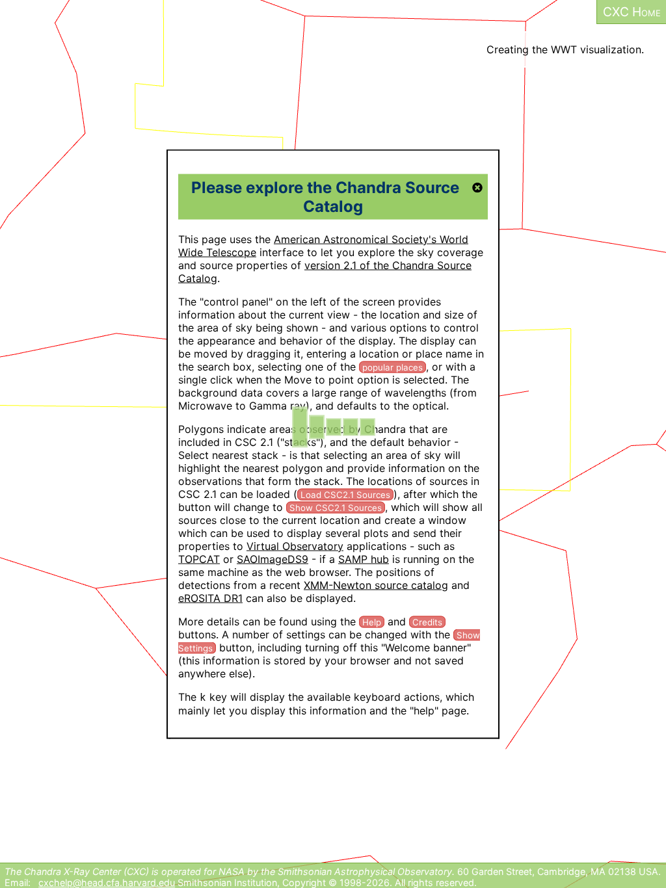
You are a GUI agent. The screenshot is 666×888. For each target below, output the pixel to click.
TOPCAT (199, 558)
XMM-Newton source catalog (376, 584)
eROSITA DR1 (210, 597)
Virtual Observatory (294, 545)
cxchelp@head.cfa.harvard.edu (106, 882)
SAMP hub (363, 558)
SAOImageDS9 (272, 558)
